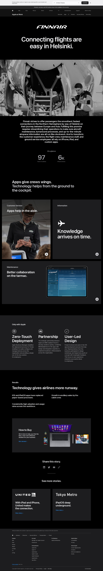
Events (72, 554)
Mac (13, 540)
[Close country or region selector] (90, 3)
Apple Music (34, 551)
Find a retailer (15, 564)
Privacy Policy (39, 568)
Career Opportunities (76, 547)
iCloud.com (34, 542)
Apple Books (34, 558)
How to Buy (88, 14)
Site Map (50, 568)
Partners (73, 14)
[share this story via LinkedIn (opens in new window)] (44, 467)
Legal (45, 568)
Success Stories (80, 14)
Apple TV (34, 549)
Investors (73, 549)
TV (12, 550)
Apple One (34, 547)
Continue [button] (85, 2)
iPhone (13, 544)
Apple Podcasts (35, 556)
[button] (66, 3)
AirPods (14, 548)
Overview (60, 14)
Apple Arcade (35, 554)
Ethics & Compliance (75, 551)
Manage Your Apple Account (38, 540)
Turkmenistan (88, 568)
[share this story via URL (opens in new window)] (58, 467)
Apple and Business (56, 540)
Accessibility (74, 540)
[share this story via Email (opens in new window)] (54, 467)
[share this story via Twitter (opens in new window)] (49, 467)
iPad (13, 542)
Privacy (73, 542)
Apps (65, 14)
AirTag (13, 552)
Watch (13, 546)
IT (68, 14)
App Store (34, 560)
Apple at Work (17, 14)
